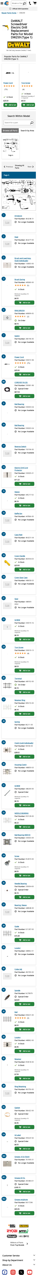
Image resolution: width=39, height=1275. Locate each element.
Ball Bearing (19, 404)
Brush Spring (20, 279)
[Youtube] (29, 1272)
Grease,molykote (21, 1199)
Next (29, 167)
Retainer (18, 1059)
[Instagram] (13, 1272)
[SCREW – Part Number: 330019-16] (7, 630)
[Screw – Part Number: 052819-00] (7, 866)
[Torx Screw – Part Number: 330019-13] (28, 73)
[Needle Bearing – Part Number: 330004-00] (7, 890)
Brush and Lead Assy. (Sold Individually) (23, 259)
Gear (16, 599)
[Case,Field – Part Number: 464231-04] (7, 542)
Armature (18, 216)
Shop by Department (12, 1260)
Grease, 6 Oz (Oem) (22, 1157)
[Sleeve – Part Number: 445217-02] (7, 499)
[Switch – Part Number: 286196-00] (7, 343)
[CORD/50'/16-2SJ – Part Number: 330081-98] (7, 389)
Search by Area (27, 130)
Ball (16, 1012)
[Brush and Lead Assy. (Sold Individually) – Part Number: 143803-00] (7, 265)
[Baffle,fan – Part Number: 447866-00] (7, 520)
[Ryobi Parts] (12, 1231)
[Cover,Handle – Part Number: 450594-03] (7, 563)
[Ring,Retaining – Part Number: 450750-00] (7, 1093)
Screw (17, 856)
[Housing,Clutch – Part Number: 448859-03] (7, 771)
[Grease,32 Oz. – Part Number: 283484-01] (7, 1185)
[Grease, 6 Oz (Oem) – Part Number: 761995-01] (7, 1164)
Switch (17, 336)
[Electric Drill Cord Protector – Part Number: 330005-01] (7, 476)
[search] (24, 3)
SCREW (17, 620)
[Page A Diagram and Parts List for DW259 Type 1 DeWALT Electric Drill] (19, 194)
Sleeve (17, 492)
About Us (7, 1264)
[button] (2, 3)
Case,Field (18, 535)
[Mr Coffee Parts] (24, 1236)
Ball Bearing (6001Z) (22, 835)
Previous (9, 167)
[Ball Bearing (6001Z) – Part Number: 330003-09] (7, 842)
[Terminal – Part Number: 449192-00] (7, 685)
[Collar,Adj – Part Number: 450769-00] (7, 976)
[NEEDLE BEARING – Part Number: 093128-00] (7, 820)
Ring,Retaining (20, 1086)
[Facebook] (4, 1272)
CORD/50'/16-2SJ (21, 382)
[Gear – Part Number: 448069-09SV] (7, 606)
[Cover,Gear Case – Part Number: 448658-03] (7, 584)
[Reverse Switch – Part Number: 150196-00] (7, 453)
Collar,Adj (18, 969)
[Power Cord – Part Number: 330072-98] (10, 73)
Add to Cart (12, 105)
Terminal (18, 678)
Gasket (17, 1108)
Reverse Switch (20, 446)
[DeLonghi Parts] (12, 1236)
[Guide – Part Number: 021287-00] (7, 933)
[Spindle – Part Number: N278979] (7, 997)
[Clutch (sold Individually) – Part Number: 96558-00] (7, 750)
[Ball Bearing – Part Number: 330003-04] (7, 411)
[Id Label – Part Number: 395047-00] (7, 1142)
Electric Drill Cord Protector (21, 469)
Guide (17, 926)
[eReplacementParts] (6, 3)
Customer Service (11, 1255)
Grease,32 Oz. (20, 1178)
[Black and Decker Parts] (12, 1226)
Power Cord (8, 83)
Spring (17, 722)
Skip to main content (19, 18)
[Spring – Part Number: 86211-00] (7, 729)
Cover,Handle (20, 556)
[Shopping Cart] (35, 3)
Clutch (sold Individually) (24, 743)
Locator (18, 948)
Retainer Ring (20, 700)
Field (16, 237)
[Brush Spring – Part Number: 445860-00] (7, 291)
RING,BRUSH (20, 310)
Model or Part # (18, 3)
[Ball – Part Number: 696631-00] (7, 1021)
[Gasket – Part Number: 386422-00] (7, 1117)
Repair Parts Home (9, 13)
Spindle (17, 990)
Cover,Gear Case (21, 577)
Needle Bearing (21, 883)
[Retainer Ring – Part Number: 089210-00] (7, 707)
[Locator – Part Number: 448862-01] (7, 955)
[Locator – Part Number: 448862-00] (7, 1044)
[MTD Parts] (24, 1231)
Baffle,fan (18, 513)
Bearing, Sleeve (21, 905)
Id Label (18, 1135)
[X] (21, 1272)
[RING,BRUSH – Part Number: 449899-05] (7, 319)
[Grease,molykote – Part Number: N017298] (7, 1206)
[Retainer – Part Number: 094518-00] (7, 1069)
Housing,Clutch (21, 765)
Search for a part (11, 122)
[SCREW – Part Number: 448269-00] (7, 796)
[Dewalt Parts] (24, 1226)
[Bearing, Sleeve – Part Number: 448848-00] (7, 912)
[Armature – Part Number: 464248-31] (7, 223)
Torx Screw (25, 83)
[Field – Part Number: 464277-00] (7, 244)
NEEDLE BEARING (21, 813)
